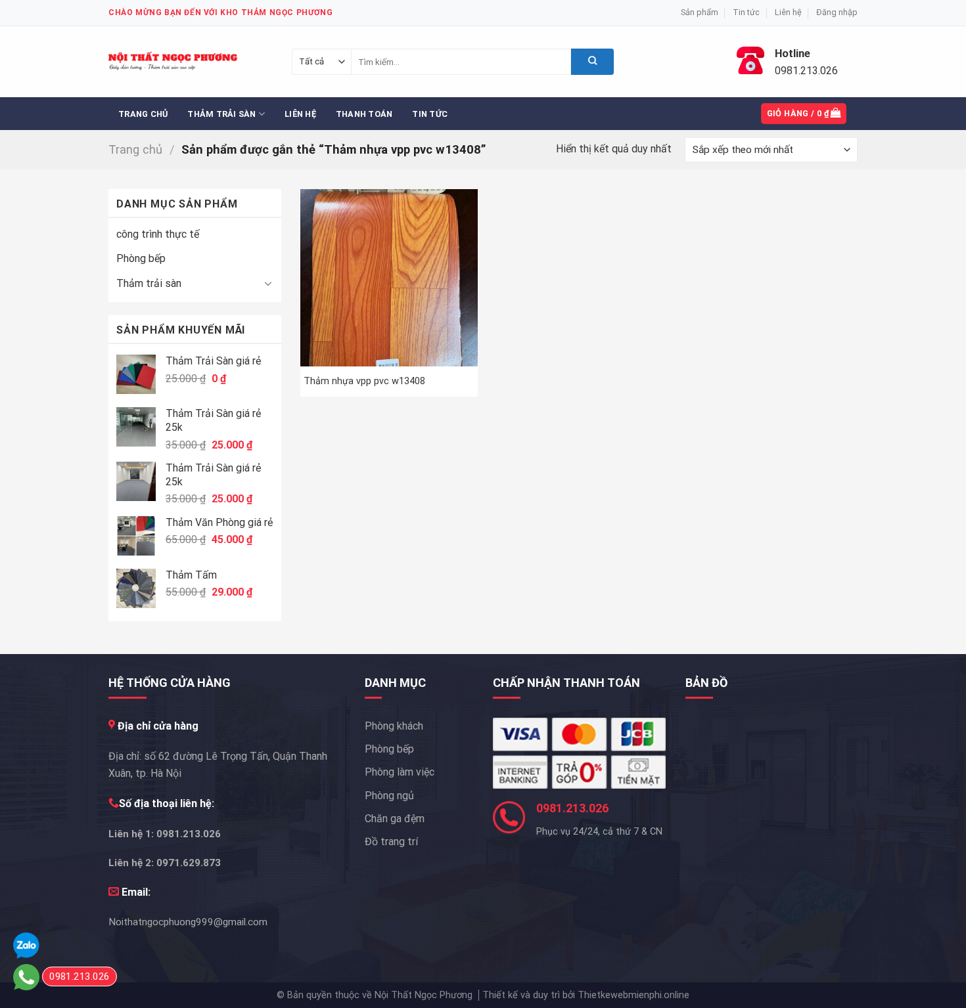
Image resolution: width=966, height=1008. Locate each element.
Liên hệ (788, 12)
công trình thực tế (157, 234)
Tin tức (746, 12)
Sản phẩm (699, 12)
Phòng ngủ (389, 795)
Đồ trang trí (391, 841)
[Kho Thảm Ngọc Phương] (174, 62)
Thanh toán (364, 114)
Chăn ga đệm (395, 818)
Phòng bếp (141, 258)
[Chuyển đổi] (268, 283)
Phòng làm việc (399, 772)
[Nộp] (592, 62)
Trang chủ (143, 114)
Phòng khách (394, 726)
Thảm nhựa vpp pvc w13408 (364, 381)
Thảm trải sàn (221, 114)
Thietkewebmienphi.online (633, 995)
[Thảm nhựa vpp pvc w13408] (389, 277)
